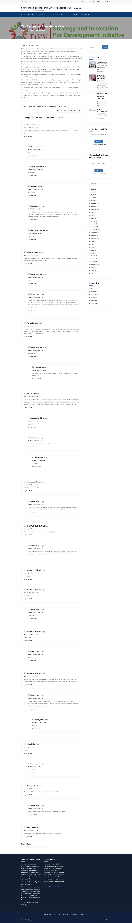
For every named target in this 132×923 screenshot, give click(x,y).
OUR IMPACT (65, 914)
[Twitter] (49, 886)
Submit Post (100, 1)
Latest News (94, 300)
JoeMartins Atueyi (33, 252)
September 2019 (95, 209)
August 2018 (94, 241)
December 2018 (95, 230)
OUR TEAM (74, 914)
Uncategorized (94, 303)
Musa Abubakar (36, 186)
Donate (81, 1)
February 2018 (94, 259)
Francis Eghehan (32, 323)
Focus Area (94, 291)
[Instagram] (52, 886)
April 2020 (93, 198)
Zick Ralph (35, 45)
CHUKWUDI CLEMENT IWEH (36, 526)
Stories (63, 15)
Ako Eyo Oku (35, 147)
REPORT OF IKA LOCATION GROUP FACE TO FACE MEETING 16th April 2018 (45, 106)
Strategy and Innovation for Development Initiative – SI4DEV (51, 7)
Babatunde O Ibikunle (34, 570)
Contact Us (108, 1)
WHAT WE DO (56, 914)
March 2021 (94, 192)
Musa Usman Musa (37, 167)
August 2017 (94, 267)
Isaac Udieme (35, 206)
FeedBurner (102, 144)
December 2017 (95, 262)
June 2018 (93, 247)
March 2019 (94, 221)
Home (23, 15)
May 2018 (93, 250)
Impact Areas (42, 15)
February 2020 (94, 200)
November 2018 (95, 232)
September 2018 (95, 238)
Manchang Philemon (38, 230)
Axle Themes (107, 920)
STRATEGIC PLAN (83, 914)
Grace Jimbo (31, 125)
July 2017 (93, 270)
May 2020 (93, 195)
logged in (31, 847)
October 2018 (94, 235)
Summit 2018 (85, 15)
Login (87, 1)
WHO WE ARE (47, 914)
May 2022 (93, 189)
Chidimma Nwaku (33, 786)
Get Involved (73, 15)
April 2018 (93, 253)
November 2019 (95, 206)
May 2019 (93, 218)
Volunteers (53, 15)
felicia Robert (31, 744)
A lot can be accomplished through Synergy (67, 110)
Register (93, 1)
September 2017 (95, 264)
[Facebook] (45, 886)
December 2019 (95, 203)
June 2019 (93, 215)
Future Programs (95, 294)
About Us (30, 15)
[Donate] (59, 886)
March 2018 (94, 256)
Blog (92, 289)
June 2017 (93, 273)
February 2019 (94, 224)
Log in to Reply (28, 136)
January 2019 (94, 227)
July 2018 (93, 244)
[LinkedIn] (55, 886)
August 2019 (94, 212)
